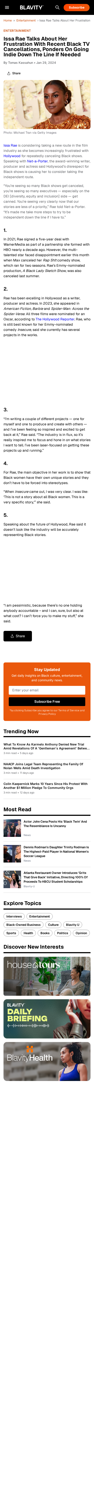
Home (7, 20)
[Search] (57, 7)
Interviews (14, 916)
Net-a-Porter (37, 161)
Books (45, 933)
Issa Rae (10, 145)
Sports (11, 933)
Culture (53, 925)
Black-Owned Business (23, 925)
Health (28, 933)
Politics (62, 933)
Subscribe (76, 7)
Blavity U (72, 925)
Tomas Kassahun (20, 62)
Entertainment (26, 20)
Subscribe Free (47, 701)
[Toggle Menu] (7, 7)
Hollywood (12, 156)
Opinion (81, 933)
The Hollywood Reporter (55, 319)
